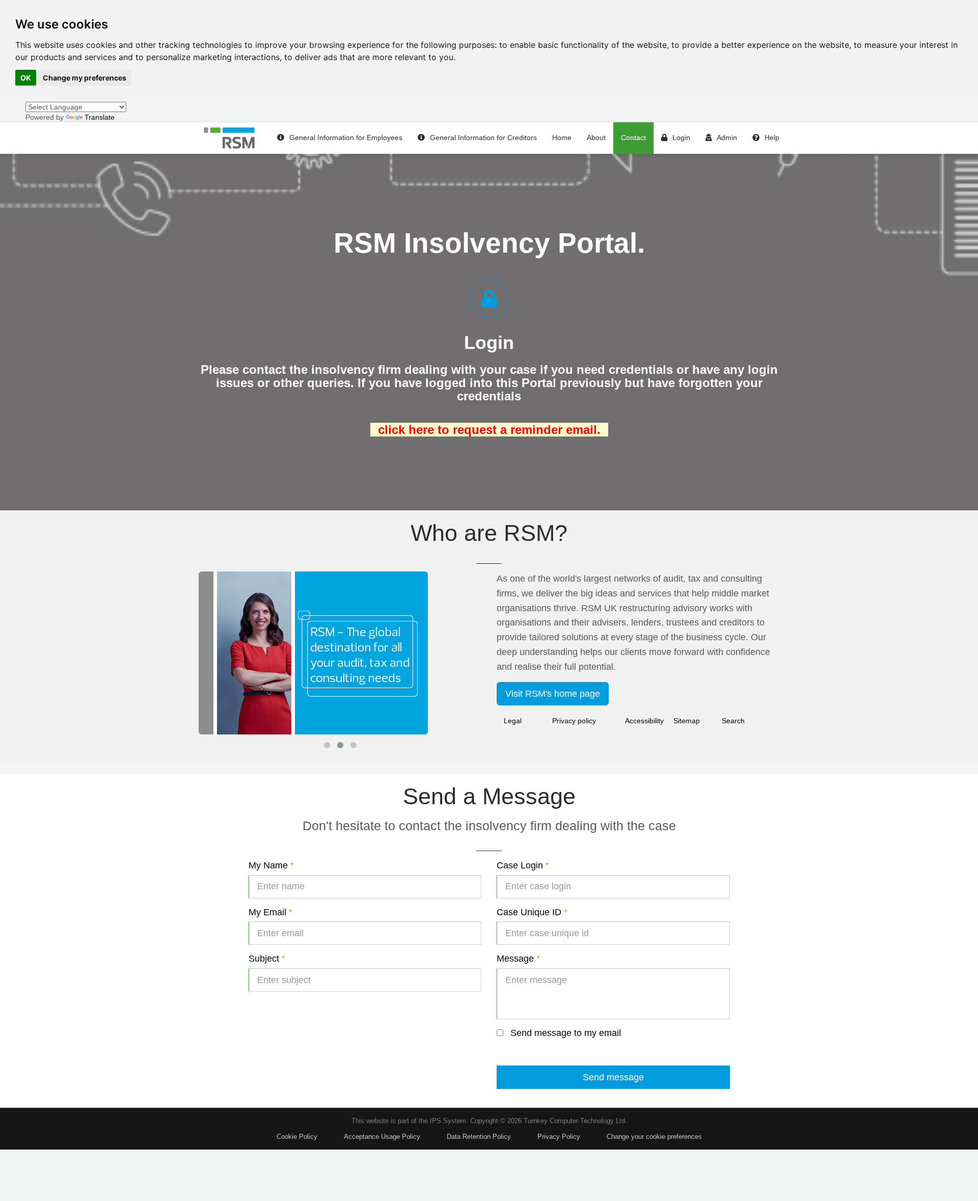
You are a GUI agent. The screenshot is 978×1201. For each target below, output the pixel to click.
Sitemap (686, 721)
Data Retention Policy (479, 1136)
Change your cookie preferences (654, 1136)
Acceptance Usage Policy (382, 1136)
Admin (727, 137)
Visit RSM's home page (552, 694)
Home (562, 137)
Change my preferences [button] (84, 77)
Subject (267, 958)
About (596, 137)
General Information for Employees (345, 137)
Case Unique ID (532, 912)
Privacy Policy (558, 1136)
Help (772, 137)
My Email (270, 912)
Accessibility (644, 721)
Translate (100, 117)
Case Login (523, 865)
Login (681, 137)
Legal (513, 721)
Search (733, 721)
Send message (613, 1077)
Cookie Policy (297, 1136)
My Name (271, 865)
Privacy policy (574, 721)
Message (518, 958)
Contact (633, 137)
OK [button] (25, 77)
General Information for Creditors (483, 137)
